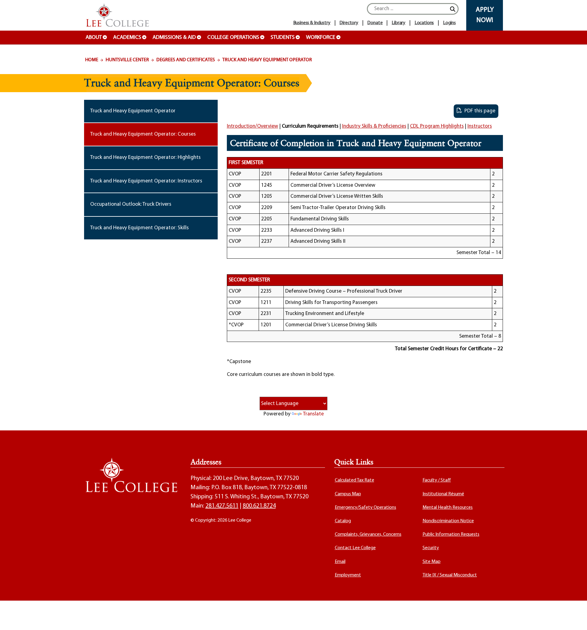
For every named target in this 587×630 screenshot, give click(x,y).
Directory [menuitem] (348, 23)
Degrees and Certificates (185, 60)
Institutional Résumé (443, 494)
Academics (127, 37)
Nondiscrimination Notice (448, 521)
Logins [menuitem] (449, 23)
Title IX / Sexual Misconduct (450, 575)
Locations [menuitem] (424, 23)
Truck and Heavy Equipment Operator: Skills (139, 228)
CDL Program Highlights (437, 126)
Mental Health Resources (448, 507)
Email (340, 561)
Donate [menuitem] (374, 23)
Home (91, 60)
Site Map (432, 561)
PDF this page (478, 111)
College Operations (233, 37)
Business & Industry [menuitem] (311, 23)
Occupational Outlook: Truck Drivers (130, 204)
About (94, 37)
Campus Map (348, 494)
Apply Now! (485, 15)
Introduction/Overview (252, 126)
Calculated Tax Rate (354, 480)
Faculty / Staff (437, 480)
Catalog (343, 521)
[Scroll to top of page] (575, 618)
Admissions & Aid (174, 37)
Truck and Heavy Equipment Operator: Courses (143, 134)
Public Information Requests (451, 534)
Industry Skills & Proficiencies (374, 126)
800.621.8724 (259, 506)
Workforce (320, 37)
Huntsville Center (127, 60)
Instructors (479, 126)
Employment (348, 575)
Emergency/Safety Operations (365, 507)
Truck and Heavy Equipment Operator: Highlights (145, 157)
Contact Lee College (355, 548)
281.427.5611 (221, 506)
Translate (313, 414)
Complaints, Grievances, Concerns (368, 534)
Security (431, 548)
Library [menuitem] (398, 23)
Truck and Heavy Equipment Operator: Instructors (146, 181)
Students (283, 37)
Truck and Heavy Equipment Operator (267, 60)
